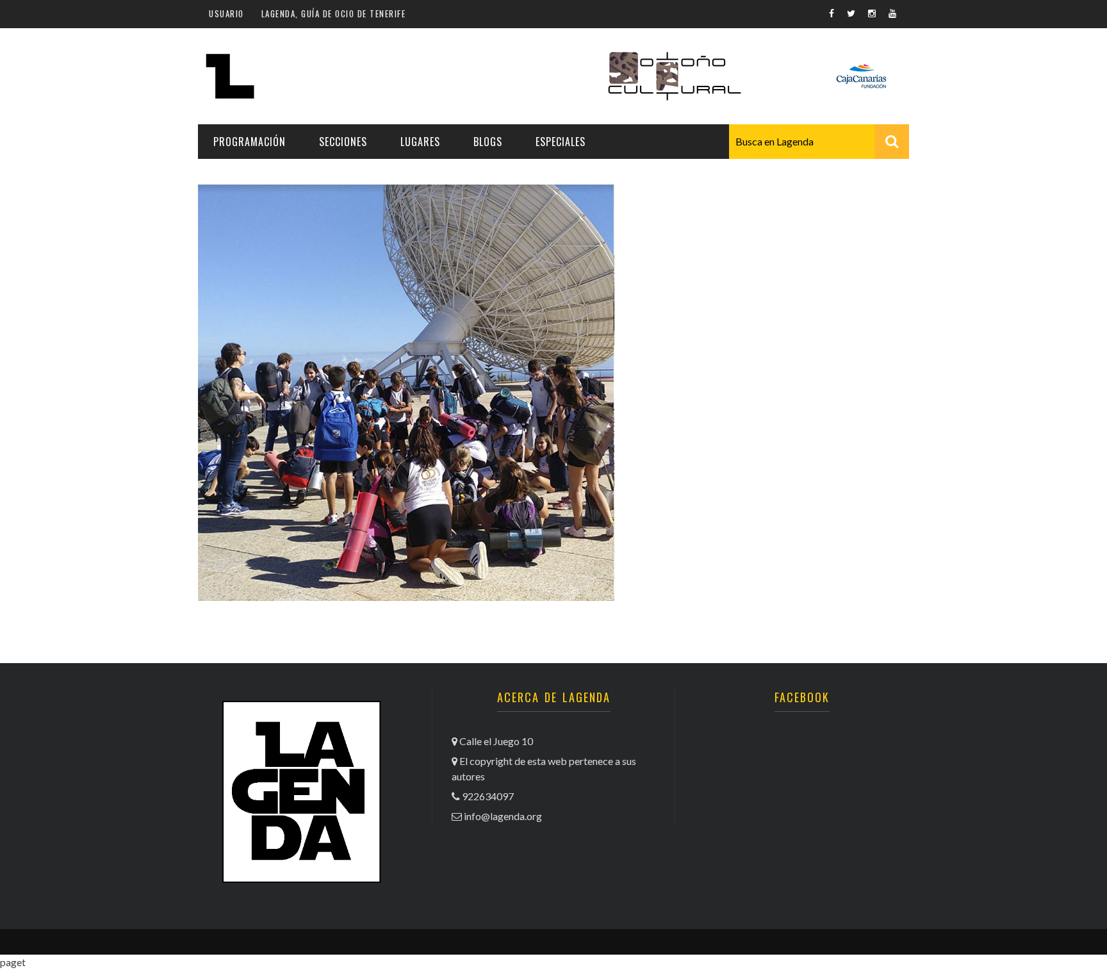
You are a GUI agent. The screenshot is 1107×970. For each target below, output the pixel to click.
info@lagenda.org (503, 816)
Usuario (226, 13)
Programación (249, 141)
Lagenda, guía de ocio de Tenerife (333, 13)
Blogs (487, 141)
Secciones (343, 141)
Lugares (420, 141)
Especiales (561, 141)
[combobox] (819, 141)
